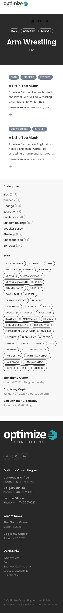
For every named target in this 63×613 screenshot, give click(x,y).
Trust (24, 368)
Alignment (35, 263)
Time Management (35, 361)
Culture (29, 294)
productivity (29, 337)
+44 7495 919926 (24, 502)
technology (12, 361)
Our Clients (11, 575)
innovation (26, 312)
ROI (52, 343)
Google (9, 312)
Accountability (14, 263)
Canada (43, 269)
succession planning (34, 349)
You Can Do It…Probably (20, 401)
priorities (10, 337)
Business (9, 200)
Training (10, 368)
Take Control (13, 355)
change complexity (31, 275)
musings (48, 318)
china (38, 281)
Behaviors (11, 269)
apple (49, 263)
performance (41, 324)
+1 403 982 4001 (23, 492)
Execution (31, 306)
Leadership (29, 30)
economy (37, 300)
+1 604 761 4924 (23, 482)
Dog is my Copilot (16, 389)
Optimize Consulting (16, 324)
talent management (38, 355)
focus (46, 306)
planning (46, 331)
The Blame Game (16, 378)
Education (10, 211)
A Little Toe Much (23, 85)
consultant (12, 294)
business (28, 269)
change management (17, 281)
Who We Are (12, 558)
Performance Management (20, 331)
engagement (12, 306)
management (30, 318)
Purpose (9, 343)
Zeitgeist (46, 30)
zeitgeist (39, 368)
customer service (15, 300)
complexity (36, 288)
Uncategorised (20, 128)
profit (46, 337)
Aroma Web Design (44, 604)
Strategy (9, 234)
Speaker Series (13, 228)
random (24, 343)
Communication (14, 288)
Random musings (15, 223)
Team (7, 562)
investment (45, 312)
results (40, 343)
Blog (14, 30)
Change (9, 206)
